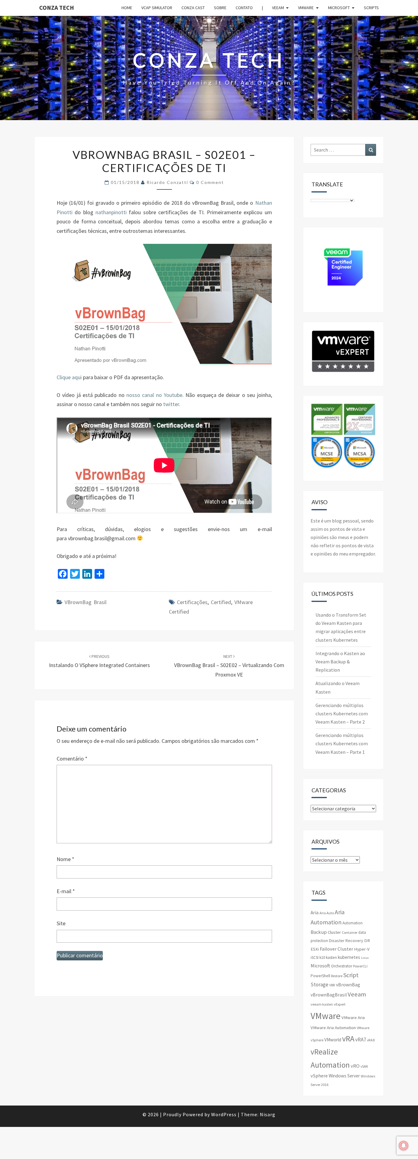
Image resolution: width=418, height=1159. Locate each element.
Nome (65, 859)
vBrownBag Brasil (85, 602)
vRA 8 (371, 1040)
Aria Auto (326, 913)
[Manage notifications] (404, 1145)
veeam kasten (322, 1004)
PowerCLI (360, 966)
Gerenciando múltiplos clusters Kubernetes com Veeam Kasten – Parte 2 (341, 713)
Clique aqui (69, 377)
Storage (319, 984)
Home (126, 7)
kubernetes (349, 957)
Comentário (72, 758)
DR (367, 940)
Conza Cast (193, 7)
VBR (332, 985)
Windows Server (344, 1076)
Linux (365, 958)
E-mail (66, 891)
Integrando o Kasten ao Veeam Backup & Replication (340, 661)
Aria (315, 912)
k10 (322, 957)
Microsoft (339, 7)
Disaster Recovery (346, 940)
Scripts (371, 7)
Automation (352, 923)
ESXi (315, 949)
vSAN (364, 1066)
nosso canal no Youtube (154, 394)
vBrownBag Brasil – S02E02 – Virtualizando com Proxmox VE (229, 666)
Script (351, 975)
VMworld (332, 1040)
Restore (336, 976)
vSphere (319, 1076)
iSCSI (315, 957)
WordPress (224, 1114)
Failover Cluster (336, 949)
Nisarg (267, 1114)
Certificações (192, 602)
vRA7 (360, 1039)
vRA (348, 1038)
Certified (221, 602)
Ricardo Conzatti (167, 182)
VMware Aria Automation (333, 1027)
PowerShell (320, 975)
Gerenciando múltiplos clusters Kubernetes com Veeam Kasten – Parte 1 (341, 743)
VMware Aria (353, 1017)
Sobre (220, 7)
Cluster (334, 932)
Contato (244, 7)
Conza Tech (56, 7)
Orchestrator (341, 966)
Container (349, 932)
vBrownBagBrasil (329, 995)
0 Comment (210, 182)
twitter (171, 404)
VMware (306, 7)
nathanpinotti (111, 212)
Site (61, 923)
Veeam (278, 7)
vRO (355, 1066)
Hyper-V (362, 949)
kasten (331, 957)
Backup (319, 932)
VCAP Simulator (156, 7)
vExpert (339, 1004)
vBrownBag (348, 985)
